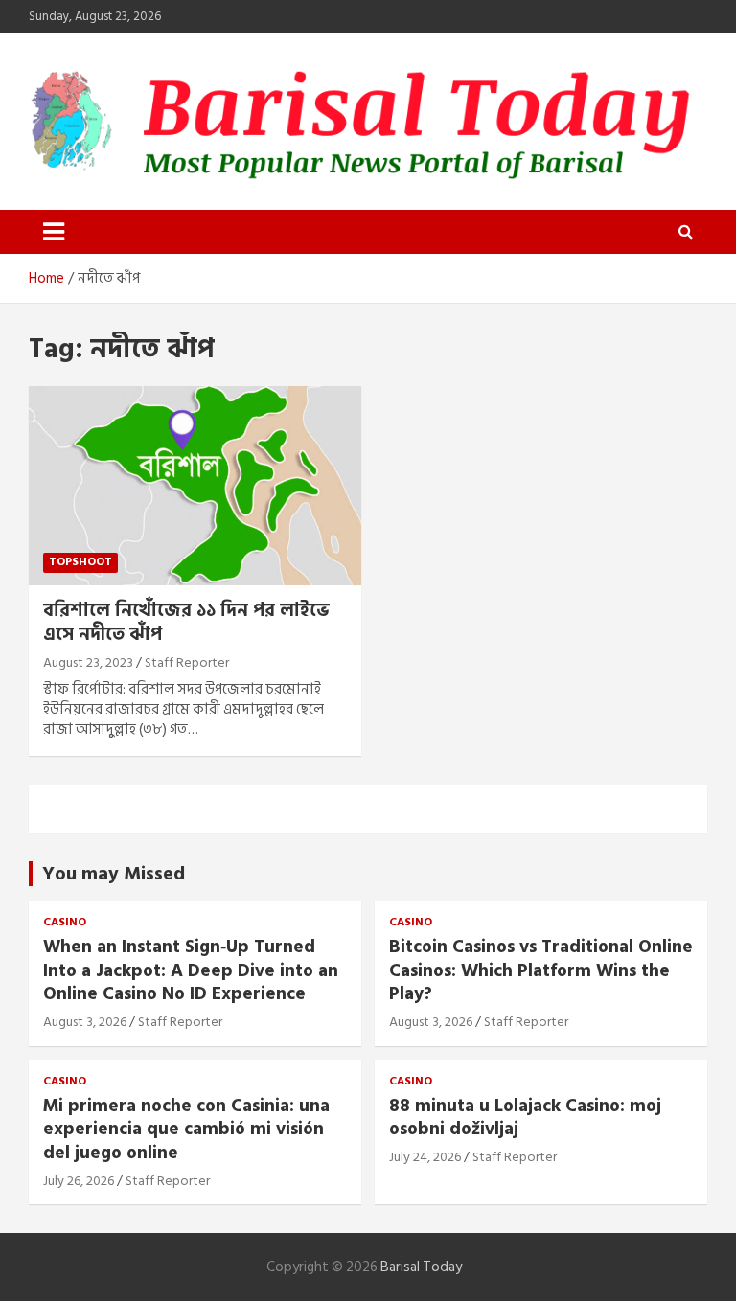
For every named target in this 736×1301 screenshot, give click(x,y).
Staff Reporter (187, 662)
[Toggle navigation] (54, 232)
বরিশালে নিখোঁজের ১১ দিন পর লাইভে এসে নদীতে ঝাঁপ (186, 623)
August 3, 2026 (84, 1022)
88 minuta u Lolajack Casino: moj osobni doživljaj (525, 1118)
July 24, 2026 (425, 1157)
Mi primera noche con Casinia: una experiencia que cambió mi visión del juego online (186, 1129)
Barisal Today (421, 1267)
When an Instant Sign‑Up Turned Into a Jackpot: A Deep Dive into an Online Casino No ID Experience (190, 970)
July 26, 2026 (78, 1181)
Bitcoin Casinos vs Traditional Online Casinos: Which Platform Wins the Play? (541, 970)
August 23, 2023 (88, 662)
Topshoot (80, 562)
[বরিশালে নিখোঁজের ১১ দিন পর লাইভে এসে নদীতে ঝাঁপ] (195, 485)
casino (64, 923)
